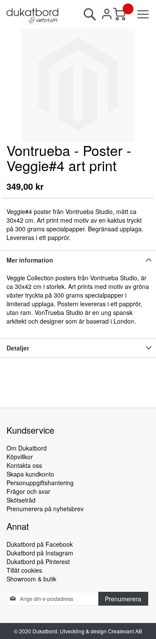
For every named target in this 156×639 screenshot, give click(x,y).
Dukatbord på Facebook (39, 544)
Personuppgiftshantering (40, 482)
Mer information (29, 260)
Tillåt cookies (24, 570)
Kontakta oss (24, 465)
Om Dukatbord (26, 448)
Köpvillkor (19, 456)
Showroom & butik (31, 578)
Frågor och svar (28, 491)
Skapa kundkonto (30, 474)
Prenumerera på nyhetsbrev (45, 508)
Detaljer (17, 348)
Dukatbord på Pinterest (38, 561)
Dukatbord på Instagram (39, 552)
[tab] (78, 259)
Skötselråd (21, 500)
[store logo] (32, 16)
